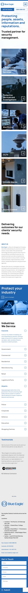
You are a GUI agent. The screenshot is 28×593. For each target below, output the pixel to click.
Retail (3, 374)
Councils (4, 331)
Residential (5, 361)
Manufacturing (7, 368)
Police (3, 405)
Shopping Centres (8, 429)
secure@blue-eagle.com (11, 552)
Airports (4, 386)
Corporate (5, 411)
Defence (4, 417)
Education (5, 423)
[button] (25, 4)
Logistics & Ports (7, 380)
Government (6, 349)
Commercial (5, 355)
